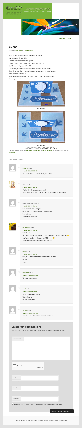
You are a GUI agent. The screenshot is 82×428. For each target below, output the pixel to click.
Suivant (70, 39)
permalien (12, 152)
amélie (25, 289)
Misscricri (26, 273)
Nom (16, 377)
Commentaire (17, 339)
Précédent (61, 39)
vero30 (25, 310)
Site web (15, 398)
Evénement (36, 150)
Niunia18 (25, 168)
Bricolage (29, 150)
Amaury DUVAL (25, 421)
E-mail (16, 388)
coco (24, 251)
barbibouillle (26, 227)
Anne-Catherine (28, 51)
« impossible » (31, 79)
